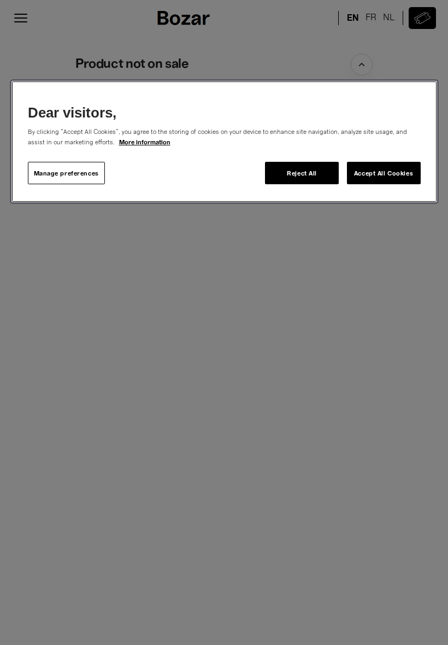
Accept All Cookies (383, 173)
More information (144, 142)
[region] (224, 141)
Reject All (302, 173)
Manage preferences (66, 173)
